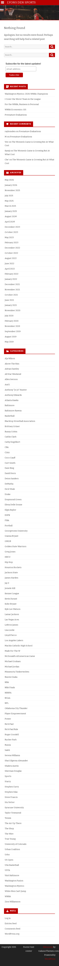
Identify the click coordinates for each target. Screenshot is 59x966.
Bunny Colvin (11, 431)
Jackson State (11, 572)
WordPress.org (12, 934)
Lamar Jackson (12, 614)
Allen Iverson (11, 379)
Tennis (8, 818)
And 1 (7, 384)
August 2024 (11, 216)
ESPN (7, 515)
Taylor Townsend (13, 813)
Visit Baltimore (12, 875)
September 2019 (13, 331)
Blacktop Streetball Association (20, 421)
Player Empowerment (15, 713)
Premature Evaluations (16, 115)
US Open (9, 860)
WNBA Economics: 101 (15, 109)
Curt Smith (10, 463)
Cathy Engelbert (12, 442)
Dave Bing (9, 468)
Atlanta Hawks (11, 400)
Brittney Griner (12, 426)
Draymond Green (13, 499)
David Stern (10, 473)
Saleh (7, 750)
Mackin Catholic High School (18, 646)
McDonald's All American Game (20, 656)
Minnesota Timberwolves (17, 672)
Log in (8, 918)
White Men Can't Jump (15, 891)
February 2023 (11, 242)
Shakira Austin (12, 766)
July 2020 (9, 316)
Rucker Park (10, 739)
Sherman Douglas (13, 771)
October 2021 (11, 295)
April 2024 (10, 222)
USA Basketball (12, 865)
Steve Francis (11, 797)
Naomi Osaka (11, 677)
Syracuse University (14, 807)
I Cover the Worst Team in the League (23, 99)
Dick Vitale (10, 489)
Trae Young (10, 839)
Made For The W (12, 651)
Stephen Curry (12, 787)
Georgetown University (16, 531)
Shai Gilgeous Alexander (16, 760)
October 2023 (11, 232)
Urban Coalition (12, 849)
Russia (8, 745)
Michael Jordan (12, 666)
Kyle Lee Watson (12, 609)
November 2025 (12, 190)
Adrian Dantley (12, 369)
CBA (7, 447)
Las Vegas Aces (12, 619)
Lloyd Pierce (11, 635)
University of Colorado (15, 844)
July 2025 (9, 195)
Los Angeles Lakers (14, 640)
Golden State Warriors (15, 546)
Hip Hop (9, 562)
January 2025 (11, 211)
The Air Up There (13, 823)
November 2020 (12, 310)
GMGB (8, 541)
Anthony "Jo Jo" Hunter (16, 390)
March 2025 (10, 206)
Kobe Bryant (10, 604)
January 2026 (11, 185)
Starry (8, 781)
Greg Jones (10, 552)
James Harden (11, 578)
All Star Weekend (13, 374)
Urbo (7, 854)
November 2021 (12, 289)
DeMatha (9, 484)
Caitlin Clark (10, 437)
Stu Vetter (10, 802)
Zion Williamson (12, 902)
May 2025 (9, 201)
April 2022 (10, 269)
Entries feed (10, 923)
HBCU (7, 557)
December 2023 (12, 227)
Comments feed (12, 929)
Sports (8, 776)
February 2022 (11, 274)
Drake (7, 494)
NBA (7, 682)
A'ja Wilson (10, 358)
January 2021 (11, 305)
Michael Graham (13, 661)
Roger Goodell (12, 734)
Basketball (9, 416)
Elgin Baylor (10, 510)
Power (8, 719)
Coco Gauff (10, 458)
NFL (7, 703)
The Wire (9, 834)
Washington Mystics (14, 886)
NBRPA (8, 693)
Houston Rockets (13, 567)
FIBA (7, 520)
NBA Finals (10, 687)
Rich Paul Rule (11, 729)
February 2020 (11, 321)
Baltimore (9, 405)
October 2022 (11, 253)
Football (8, 525)
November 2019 (12, 326)
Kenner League (12, 593)
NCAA (7, 698)
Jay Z (7, 583)
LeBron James (11, 625)
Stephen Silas (11, 792)
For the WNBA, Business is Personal (22, 104)
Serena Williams (12, 755)
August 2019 (10, 337)
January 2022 (11, 279)
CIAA (7, 452)
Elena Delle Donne (13, 504)
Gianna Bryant (11, 536)
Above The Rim (12, 364)
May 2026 (9, 180)
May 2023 (9, 237)
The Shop (9, 828)
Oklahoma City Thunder (16, 708)
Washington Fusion (14, 881)
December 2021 (12, 284)
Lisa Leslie (9, 630)
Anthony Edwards (13, 395)
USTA (7, 870)
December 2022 (12, 248)
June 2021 (9, 300)
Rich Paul (9, 724)
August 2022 (11, 258)
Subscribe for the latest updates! (23, 64)
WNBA (8, 896)
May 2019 (9, 342)
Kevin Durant (11, 599)
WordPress (50, 959)
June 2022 (9, 263)
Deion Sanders (12, 478)
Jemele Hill (10, 588)
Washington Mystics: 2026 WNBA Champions (26, 94)
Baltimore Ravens (13, 411)
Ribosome (48, 947)
